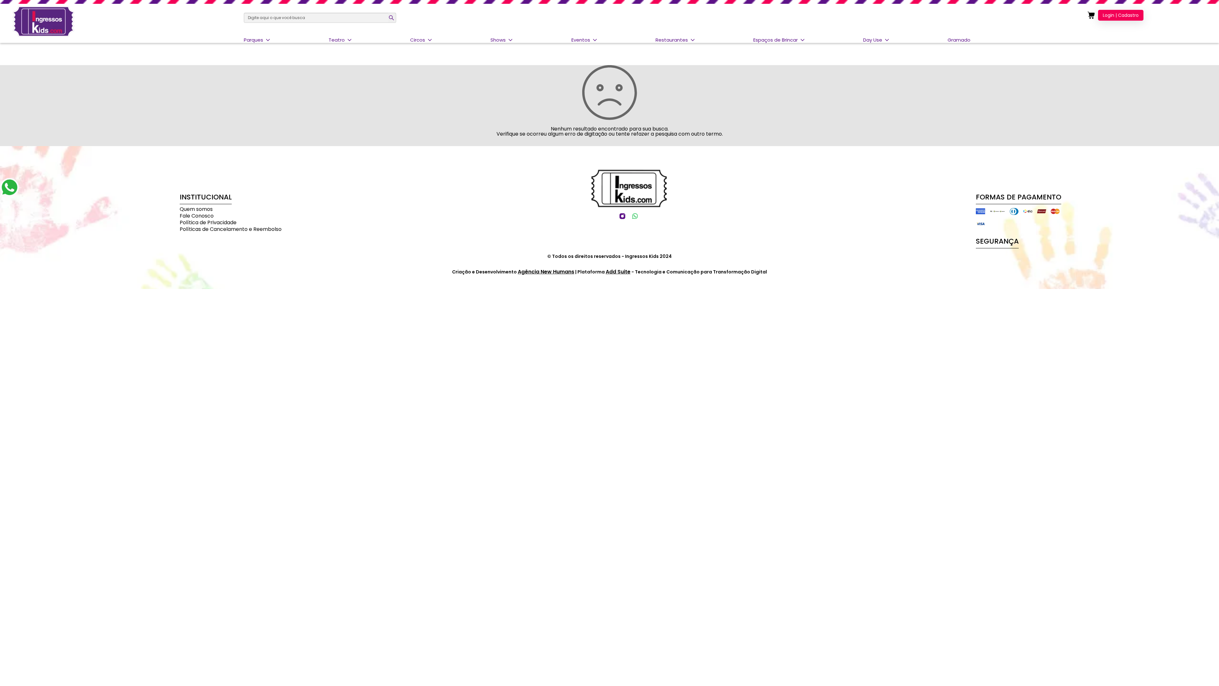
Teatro (337, 40)
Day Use (872, 40)
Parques (253, 40)
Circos (417, 40)
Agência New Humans (546, 271)
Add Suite (618, 271)
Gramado (959, 40)
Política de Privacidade (208, 222)
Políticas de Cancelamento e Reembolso (231, 229)
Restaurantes (672, 40)
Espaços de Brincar (775, 40)
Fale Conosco (197, 215)
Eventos (580, 40)
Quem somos (196, 209)
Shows (498, 40)
